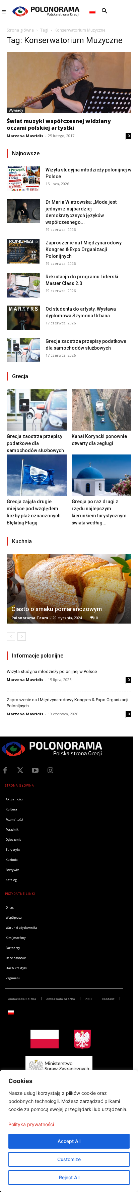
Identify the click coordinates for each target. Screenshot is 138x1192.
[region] (69, 1131)
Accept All (69, 1141)
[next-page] (21, 636)
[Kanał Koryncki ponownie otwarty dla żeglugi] (102, 410)
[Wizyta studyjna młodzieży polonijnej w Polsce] (23, 178)
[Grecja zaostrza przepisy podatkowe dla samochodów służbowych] (23, 350)
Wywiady (16, 110)
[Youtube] (35, 770)
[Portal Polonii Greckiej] (45, 11)
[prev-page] (11, 636)
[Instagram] (50, 770)
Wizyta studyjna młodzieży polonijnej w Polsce (52, 671)
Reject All (69, 1177)
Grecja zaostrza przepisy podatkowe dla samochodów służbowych (35, 443)
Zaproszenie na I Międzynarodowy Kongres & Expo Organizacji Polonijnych (84, 249)
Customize (69, 1159)
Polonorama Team (29, 617)
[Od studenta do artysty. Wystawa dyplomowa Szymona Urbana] (23, 317)
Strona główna (20, 30)
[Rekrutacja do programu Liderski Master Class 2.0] (23, 285)
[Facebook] (5, 770)
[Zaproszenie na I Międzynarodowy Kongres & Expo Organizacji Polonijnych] (23, 251)
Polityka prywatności (31, 1124)
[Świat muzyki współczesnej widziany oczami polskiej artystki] (69, 82)
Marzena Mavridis (25, 135)
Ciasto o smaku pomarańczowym (56, 608)
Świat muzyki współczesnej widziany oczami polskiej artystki (59, 124)
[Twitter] (20, 770)
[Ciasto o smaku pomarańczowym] (69, 589)
